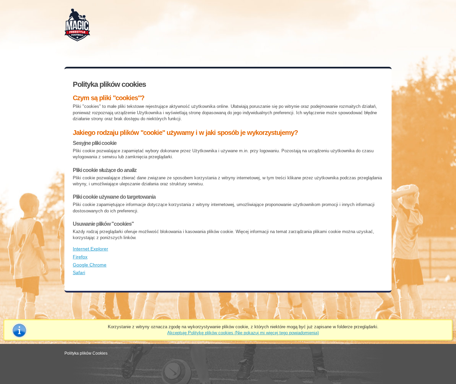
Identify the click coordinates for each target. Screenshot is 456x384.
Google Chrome (89, 264)
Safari (79, 272)
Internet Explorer (90, 248)
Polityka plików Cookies (85, 353)
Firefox (80, 256)
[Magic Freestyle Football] (78, 24)
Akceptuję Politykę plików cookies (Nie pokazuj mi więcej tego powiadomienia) (243, 332)
